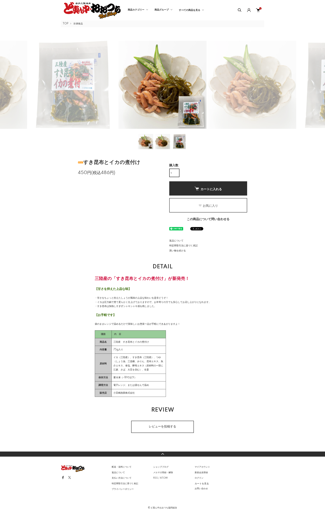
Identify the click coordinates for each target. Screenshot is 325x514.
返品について (176, 240)
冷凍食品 (78, 23)
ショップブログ (161, 467)
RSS (155, 478)
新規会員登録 (201, 472)
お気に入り (210, 205)
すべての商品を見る (189, 10)
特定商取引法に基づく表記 (183, 245)
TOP (65, 23)
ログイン (199, 478)
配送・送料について (122, 467)
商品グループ (162, 9)
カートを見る (202, 483)
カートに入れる (211, 189)
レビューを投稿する (162, 426)
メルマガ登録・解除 (163, 472)
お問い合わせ (201, 488)
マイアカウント (202, 467)
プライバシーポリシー (123, 489)
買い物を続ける (177, 250)
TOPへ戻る (162, 454)
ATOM (164, 478)
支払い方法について (122, 478)
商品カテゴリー (136, 9)
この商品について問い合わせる (208, 219)
